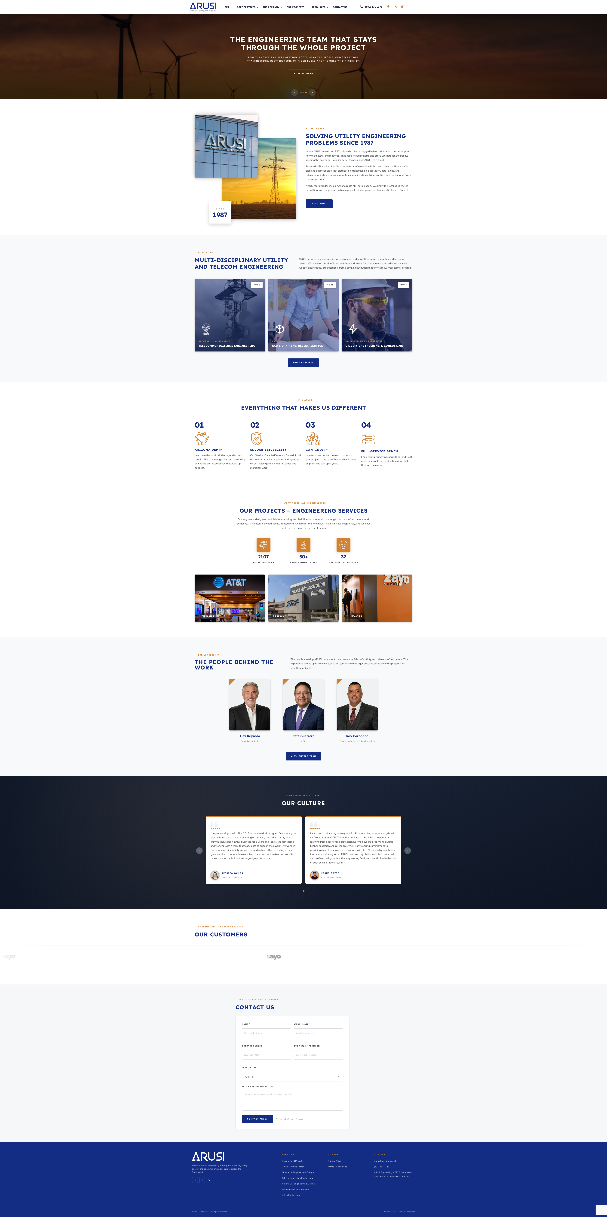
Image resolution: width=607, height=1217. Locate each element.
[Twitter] (209, 1180)
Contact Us (340, 7)
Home (226, 7)
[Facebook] (202, 1180)
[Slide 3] (306, 92)
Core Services (246, 7)
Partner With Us (303, 75)
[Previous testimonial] (199, 850)
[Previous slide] (294, 92)
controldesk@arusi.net (385, 1161)
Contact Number (252, 1046)
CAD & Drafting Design (293, 1166)
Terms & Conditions (337, 1166)
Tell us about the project (258, 1086)
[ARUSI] (203, 6)
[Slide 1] (301, 92)
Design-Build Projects (292, 1161)
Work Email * (302, 1024)
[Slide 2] (303, 92)
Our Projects (295, 7)
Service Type (250, 1068)
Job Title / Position (307, 1046)
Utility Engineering (291, 1195)
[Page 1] (303, 891)
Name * (246, 1024)
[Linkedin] (195, 1180)
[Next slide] (312, 92)
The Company (271, 7)
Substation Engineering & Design (298, 1172)
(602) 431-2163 (381, 1166)
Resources (318, 7)
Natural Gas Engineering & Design (298, 1183)
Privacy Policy (334, 1161)
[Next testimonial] (407, 850)
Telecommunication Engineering (297, 1178)
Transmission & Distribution (295, 1189)
